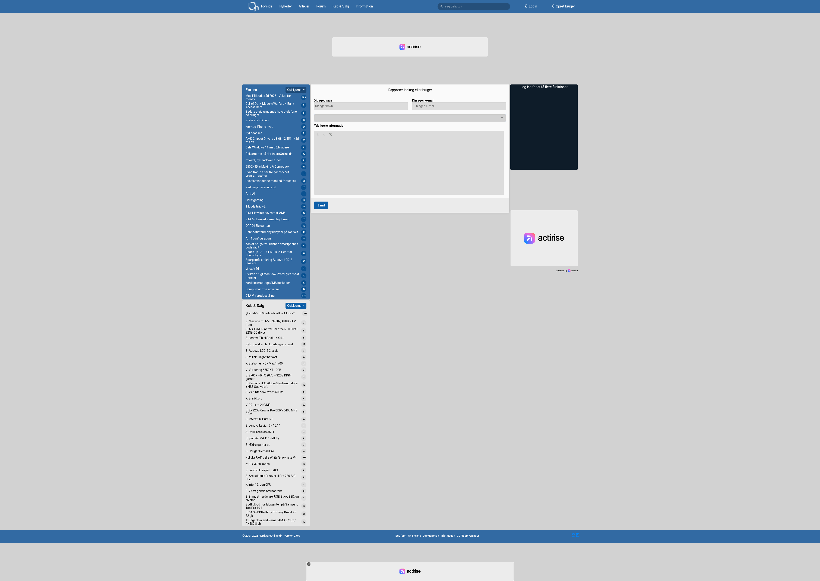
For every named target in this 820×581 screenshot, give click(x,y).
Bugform (400, 535)
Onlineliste (414, 535)
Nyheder (285, 6)
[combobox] (410, 118)
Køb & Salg (340, 6)
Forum (321, 6)
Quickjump (294, 90)
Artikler (304, 6)
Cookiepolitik (431, 535)
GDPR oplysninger (468, 535)
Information (364, 6)
